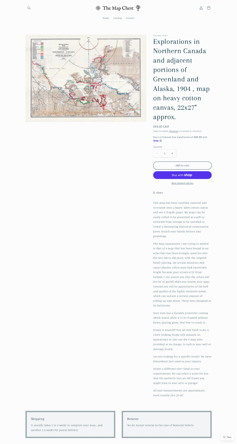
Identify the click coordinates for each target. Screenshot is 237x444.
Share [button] (159, 192)
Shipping (173, 131)
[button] (29, 8)
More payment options (182, 183)
